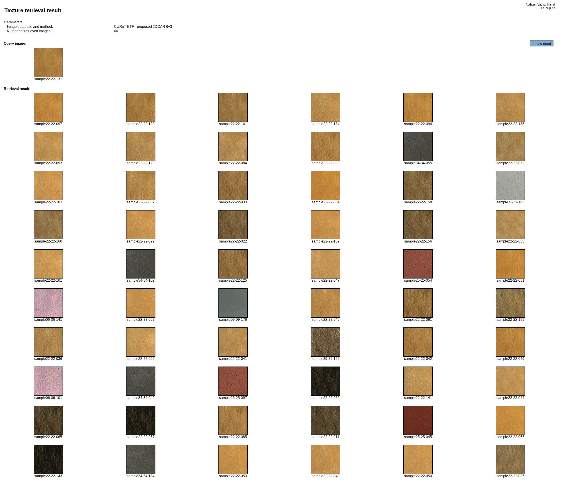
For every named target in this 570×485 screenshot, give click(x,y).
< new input (542, 43)
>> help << (548, 8)
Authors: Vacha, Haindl (540, 4)
